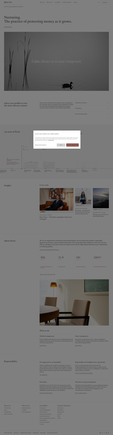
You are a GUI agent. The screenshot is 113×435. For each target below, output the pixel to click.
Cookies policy (51, 140)
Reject (61, 145)
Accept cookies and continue (72, 145)
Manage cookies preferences (40, 144)
